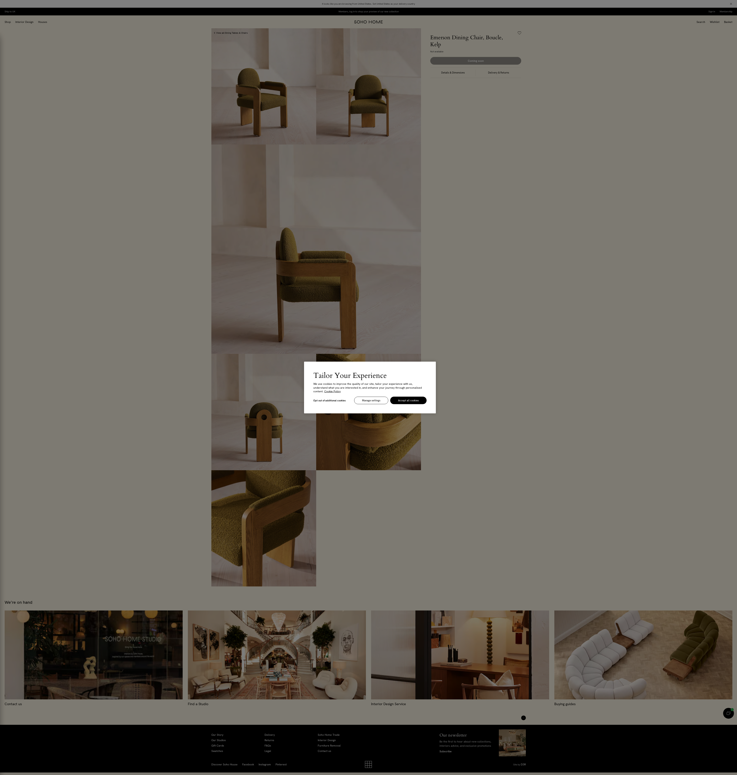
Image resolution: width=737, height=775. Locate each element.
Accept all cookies (408, 400)
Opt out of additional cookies (329, 400)
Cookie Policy (332, 391)
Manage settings (371, 400)
